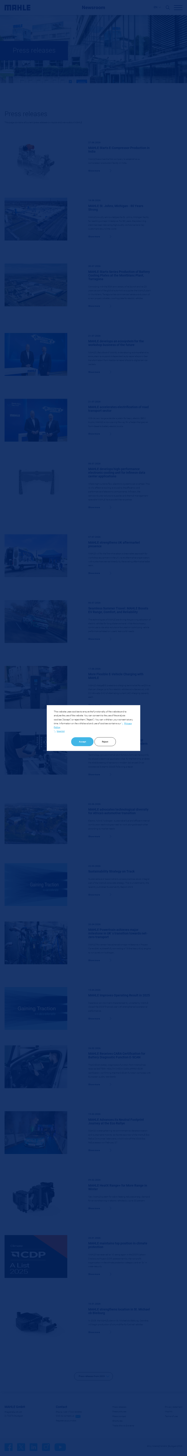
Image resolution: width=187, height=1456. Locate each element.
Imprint (61, 731)
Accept (82, 741)
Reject (105, 741)
